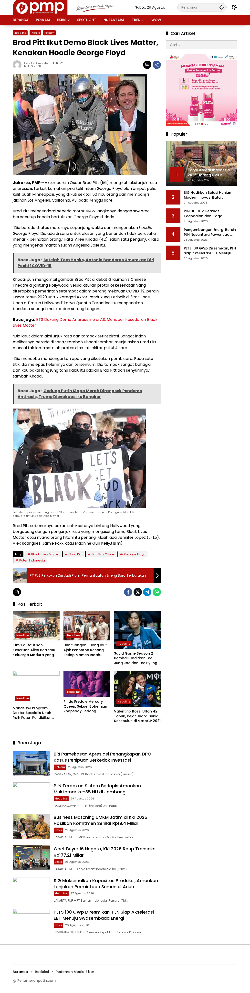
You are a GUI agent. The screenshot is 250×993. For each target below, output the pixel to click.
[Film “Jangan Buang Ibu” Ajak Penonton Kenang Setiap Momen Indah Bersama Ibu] (86, 625)
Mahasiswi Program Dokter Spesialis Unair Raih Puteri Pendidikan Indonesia (32, 713)
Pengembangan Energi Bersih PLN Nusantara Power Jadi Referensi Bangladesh (210, 232)
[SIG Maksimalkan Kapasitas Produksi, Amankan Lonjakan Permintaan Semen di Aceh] (31, 889)
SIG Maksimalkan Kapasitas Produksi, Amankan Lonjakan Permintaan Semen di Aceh (106, 883)
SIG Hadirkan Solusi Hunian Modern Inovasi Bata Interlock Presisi (207, 195)
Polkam (49, 33)
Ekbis (58, 830)
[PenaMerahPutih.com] (69, 7)
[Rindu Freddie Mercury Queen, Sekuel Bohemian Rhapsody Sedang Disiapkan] (86, 684)
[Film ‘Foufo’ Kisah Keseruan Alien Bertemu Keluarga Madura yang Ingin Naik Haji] (36, 625)
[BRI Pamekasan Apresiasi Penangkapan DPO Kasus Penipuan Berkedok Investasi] (31, 763)
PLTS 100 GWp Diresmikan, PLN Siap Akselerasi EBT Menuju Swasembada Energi (104, 915)
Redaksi (42, 971)
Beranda (20, 971)
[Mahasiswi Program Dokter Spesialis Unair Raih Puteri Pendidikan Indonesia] (36, 687)
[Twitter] (138, 592)
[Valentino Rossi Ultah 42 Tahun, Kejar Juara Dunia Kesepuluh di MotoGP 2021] (137, 689)
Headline (20, 33)
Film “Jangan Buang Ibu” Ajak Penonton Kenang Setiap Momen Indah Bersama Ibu (85, 650)
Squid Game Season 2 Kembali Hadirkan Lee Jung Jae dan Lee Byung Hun (135, 658)
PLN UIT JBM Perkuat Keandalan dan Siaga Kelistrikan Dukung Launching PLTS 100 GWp (210, 213)
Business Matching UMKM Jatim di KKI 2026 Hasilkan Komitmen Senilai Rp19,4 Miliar (100, 820)
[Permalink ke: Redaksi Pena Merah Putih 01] (18, 64)
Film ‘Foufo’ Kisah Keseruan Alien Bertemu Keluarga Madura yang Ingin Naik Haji (34, 650)
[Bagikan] (157, 65)
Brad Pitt (75, 554)
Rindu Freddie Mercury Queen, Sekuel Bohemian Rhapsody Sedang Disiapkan (85, 706)
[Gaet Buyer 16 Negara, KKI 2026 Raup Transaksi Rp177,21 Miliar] (31, 857)
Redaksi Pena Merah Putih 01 (43, 63)
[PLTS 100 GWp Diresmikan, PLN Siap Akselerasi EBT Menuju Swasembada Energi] (31, 921)
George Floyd (135, 554)
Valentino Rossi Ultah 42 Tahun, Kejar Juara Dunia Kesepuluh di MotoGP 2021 (137, 716)
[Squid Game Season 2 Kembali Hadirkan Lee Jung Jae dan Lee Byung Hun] (137, 630)
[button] (222, 7)
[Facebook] (128, 592)
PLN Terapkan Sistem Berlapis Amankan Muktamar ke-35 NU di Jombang (97, 789)
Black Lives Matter (45, 554)
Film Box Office (103, 554)
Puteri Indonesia (32, 560)
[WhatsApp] (157, 592)
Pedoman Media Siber (75, 971)
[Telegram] (147, 592)
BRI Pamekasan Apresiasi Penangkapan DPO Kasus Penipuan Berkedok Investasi (102, 757)
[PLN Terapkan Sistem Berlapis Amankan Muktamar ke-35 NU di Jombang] (31, 794)
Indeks (35, 33)
